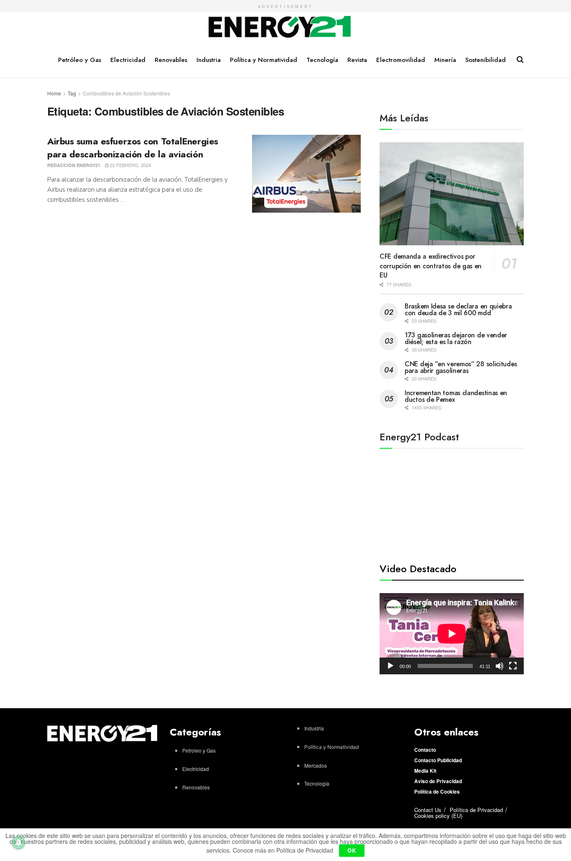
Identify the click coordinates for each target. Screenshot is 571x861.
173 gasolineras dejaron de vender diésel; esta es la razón (456, 338)
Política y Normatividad (263, 59)
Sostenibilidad (485, 59)
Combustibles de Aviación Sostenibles (126, 93)
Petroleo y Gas (199, 750)
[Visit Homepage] (280, 27)
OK (351, 850)
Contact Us (427, 810)
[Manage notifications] (18, 842)
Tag (72, 93)
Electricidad (127, 59)
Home (54, 93)
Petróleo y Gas (79, 59)
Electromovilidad (400, 59)
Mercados (315, 765)
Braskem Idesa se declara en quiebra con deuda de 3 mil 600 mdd (458, 309)
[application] (452, 633)
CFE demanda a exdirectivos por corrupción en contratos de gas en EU (431, 266)
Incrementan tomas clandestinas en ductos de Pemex (456, 396)
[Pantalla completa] (513, 666)
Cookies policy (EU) (438, 816)
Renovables (171, 59)
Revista (357, 59)
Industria (208, 59)
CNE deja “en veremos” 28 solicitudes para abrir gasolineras (461, 367)
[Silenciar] (499, 666)
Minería (445, 59)
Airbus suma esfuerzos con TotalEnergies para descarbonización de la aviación (132, 147)
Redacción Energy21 (73, 165)
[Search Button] (520, 59)
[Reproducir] (390, 666)
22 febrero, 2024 (130, 165)
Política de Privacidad (476, 810)
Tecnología (322, 59)
